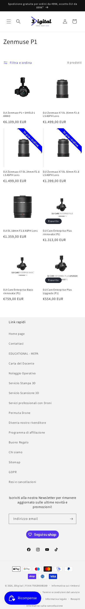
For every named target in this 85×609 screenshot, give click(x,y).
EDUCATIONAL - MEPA (24, 354)
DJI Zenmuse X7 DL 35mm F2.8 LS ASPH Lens (61, 114)
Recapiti (75, 598)
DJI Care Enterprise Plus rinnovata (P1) (57, 232)
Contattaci (16, 343)
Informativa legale (56, 598)
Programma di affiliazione (27, 432)
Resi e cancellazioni (22, 482)
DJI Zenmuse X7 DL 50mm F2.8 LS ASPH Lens (61, 173)
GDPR (13, 472)
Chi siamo (15, 452)
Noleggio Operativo (22, 373)
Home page (17, 334)
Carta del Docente (21, 363)
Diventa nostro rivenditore (27, 423)
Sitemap (14, 462)
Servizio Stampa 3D (22, 383)
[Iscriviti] (71, 519)
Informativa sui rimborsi (66, 585)
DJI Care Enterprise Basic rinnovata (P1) (18, 291)
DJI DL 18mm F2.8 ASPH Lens (20, 230)
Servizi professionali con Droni (30, 403)
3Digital (18, 585)
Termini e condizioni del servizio (61, 592)
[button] (9, 21)
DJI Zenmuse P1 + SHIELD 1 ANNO (19, 114)
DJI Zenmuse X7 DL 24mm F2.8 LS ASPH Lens (21, 173)
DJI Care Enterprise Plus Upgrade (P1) (57, 291)
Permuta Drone (20, 413)
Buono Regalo (19, 442)
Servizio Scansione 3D (24, 393)
